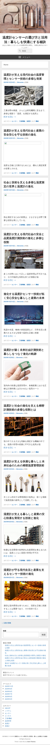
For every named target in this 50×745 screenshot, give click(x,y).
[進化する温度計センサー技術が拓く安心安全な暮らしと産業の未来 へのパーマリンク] (24, 326)
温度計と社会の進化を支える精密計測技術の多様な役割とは (24, 407)
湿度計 (29, 560)
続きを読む (10, 116)
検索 (4, 631)
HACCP (7, 708)
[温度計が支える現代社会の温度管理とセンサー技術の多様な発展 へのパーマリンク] (24, 107)
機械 (37, 121)
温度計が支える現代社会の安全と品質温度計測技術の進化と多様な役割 (24, 238)
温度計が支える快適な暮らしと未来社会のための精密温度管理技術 (24, 463)
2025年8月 (8, 691)
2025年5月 (8, 699)
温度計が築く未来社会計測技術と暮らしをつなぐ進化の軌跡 (24, 352)
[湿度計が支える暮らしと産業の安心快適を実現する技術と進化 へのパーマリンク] (24, 546)
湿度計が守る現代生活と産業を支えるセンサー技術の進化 (24, 572)
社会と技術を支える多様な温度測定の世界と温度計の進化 (24, 184)
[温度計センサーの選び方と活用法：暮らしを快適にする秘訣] (25, 32)
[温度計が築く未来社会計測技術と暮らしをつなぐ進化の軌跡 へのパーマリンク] (24, 382)
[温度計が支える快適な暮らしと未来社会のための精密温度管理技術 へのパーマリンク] (24, 493)
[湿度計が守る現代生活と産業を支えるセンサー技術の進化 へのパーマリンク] (24, 602)
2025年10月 (9, 686)
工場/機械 (22, 121)
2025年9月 (8, 689)
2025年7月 (8, 694)
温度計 (29, 121)
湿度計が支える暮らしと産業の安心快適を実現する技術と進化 (24, 516)
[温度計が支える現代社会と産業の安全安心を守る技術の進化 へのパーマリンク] (24, 143)
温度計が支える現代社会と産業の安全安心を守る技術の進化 (24, 132)
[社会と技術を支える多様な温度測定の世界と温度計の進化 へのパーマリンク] (24, 195)
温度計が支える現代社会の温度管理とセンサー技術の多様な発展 (24, 76)
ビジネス (8, 716)
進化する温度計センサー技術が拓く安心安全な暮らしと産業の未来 (24, 296)
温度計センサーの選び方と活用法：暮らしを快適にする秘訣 (25, 39)
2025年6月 (8, 696)
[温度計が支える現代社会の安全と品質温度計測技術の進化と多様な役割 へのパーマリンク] (24, 270)
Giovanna (20, 82)
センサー (14, 121)
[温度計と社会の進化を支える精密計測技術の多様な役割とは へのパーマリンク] (24, 438)
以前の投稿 (6, 623)
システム (8, 711)
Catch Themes (31, 741)
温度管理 (8, 721)
